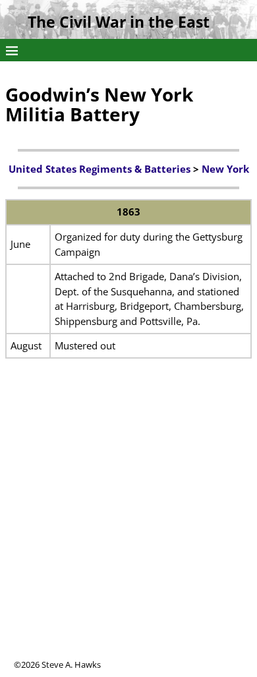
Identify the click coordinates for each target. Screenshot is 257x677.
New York (225, 168)
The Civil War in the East (119, 22)
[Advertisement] (128, 530)
